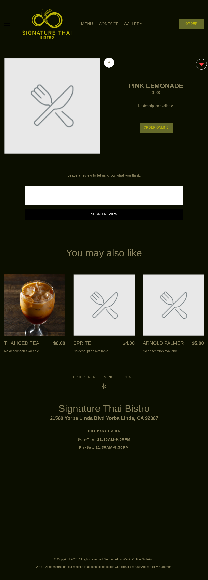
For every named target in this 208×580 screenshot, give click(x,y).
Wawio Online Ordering (138, 559)
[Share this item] (109, 63)
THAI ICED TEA (21, 343)
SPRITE (82, 343)
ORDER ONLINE (156, 127)
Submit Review (104, 214)
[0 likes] (200, 64)
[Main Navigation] (7, 24)
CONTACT (108, 24)
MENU (87, 24)
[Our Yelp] (104, 386)
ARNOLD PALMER (163, 343)
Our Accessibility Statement (153, 566)
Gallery (133, 24)
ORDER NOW (191, 25)
